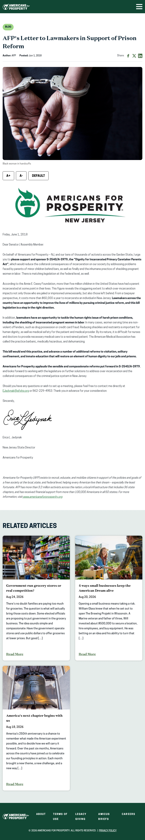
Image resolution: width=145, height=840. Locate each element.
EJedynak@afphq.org (16, 391)
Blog (8, 27)
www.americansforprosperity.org (42, 497)
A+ (8, 176)
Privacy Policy (108, 830)
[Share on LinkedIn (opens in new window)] (140, 56)
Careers (128, 814)
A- (21, 176)
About (41, 814)
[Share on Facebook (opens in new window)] (128, 56)
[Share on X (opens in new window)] (134, 56)
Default (38, 176)
